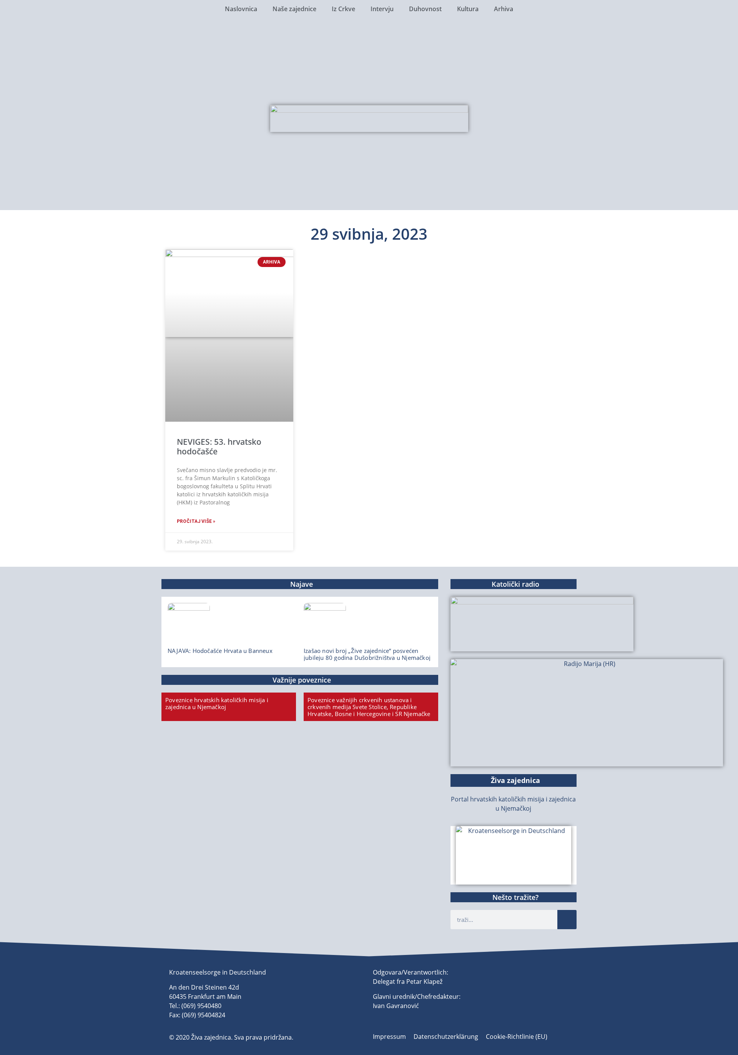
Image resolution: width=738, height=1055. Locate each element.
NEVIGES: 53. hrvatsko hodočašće (219, 446)
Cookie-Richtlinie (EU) (516, 1036)
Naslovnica (241, 9)
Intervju (382, 9)
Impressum (389, 1036)
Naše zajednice (294, 9)
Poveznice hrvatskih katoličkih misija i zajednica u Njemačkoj (216, 703)
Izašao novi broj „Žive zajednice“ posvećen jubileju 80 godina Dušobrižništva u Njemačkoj (367, 654)
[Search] (567, 919)
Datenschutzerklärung (446, 1036)
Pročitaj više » (196, 521)
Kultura (468, 9)
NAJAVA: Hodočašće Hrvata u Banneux (220, 650)
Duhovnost (425, 9)
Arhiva (503, 9)
